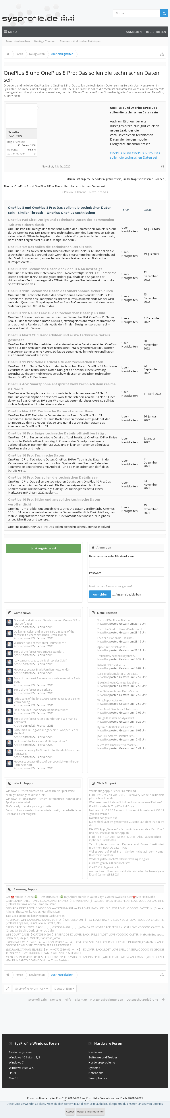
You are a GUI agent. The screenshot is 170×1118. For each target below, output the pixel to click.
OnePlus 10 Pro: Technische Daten (36, 455)
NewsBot (103, 624)
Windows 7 (16, 1062)
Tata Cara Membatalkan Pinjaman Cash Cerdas (35, 916)
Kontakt (55, 1000)
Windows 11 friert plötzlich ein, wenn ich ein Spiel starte (40, 791)
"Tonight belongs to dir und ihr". (26, 795)
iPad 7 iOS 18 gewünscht (104, 867)
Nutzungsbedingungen (106, 1000)
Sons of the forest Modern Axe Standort (39, 652)
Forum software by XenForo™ (62, 1098)
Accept (70, 1111)
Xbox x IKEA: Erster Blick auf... (115, 620)
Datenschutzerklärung (142, 1000)
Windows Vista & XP (22, 1068)
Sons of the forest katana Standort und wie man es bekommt (45, 720)
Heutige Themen (44, 41)
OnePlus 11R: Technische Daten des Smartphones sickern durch (60, 291)
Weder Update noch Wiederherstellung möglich (119, 859)
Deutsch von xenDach (121, 1098)
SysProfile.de (37, 1000)
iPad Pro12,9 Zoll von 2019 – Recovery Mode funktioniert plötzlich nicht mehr (126, 796)
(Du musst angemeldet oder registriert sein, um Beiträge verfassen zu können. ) (116, 179)
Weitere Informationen (90, 1111)
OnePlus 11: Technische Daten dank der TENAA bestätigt (55, 269)
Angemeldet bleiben (128, 594)
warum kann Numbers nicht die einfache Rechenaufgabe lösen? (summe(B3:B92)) (126, 872)
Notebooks (96, 1073)
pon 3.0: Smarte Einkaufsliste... (116, 736)
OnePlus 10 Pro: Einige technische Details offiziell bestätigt (57, 433)
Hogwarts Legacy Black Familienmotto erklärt (42, 669)
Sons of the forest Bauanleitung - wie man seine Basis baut (47, 680)
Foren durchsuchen (18, 41)
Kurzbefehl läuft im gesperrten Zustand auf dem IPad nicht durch (126, 823)
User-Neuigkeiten (116, 92)
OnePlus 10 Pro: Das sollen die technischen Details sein (53, 477)
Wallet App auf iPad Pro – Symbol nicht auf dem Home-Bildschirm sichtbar (126, 853)
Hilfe (68, 1000)
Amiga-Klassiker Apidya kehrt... (116, 718)
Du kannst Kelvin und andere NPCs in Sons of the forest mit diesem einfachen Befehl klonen (44, 633)
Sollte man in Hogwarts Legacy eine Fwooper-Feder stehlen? (46, 731)
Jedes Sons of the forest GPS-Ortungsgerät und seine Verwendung (47, 700)
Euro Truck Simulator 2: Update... (117, 674)
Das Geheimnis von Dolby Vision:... (119, 691)
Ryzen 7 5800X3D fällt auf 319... (116, 727)
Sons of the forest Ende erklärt (33, 689)
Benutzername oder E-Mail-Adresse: (111, 556)
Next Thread (97, 192)
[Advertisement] (75, 132)
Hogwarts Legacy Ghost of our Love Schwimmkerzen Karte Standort (46, 763)
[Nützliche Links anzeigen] (162, 54)
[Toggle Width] (7, 988)
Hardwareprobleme (102, 1062)
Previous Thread (75, 192)
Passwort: (95, 573)
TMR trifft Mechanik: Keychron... (116, 656)
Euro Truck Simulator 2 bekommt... (118, 709)
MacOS (13, 1078)
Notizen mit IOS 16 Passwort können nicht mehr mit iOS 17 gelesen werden (126, 811)
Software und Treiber (103, 1057)
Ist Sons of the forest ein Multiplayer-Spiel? (40, 741)
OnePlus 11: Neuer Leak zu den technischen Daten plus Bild (56, 313)
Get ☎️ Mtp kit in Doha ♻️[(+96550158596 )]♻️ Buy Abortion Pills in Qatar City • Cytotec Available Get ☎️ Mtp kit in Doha (80, 897)
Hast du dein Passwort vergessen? (110, 586)
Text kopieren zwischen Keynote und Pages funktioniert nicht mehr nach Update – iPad (126, 845)
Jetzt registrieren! (43, 548)
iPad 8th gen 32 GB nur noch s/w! (109, 863)
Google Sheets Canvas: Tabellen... (118, 682)
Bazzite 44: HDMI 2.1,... (111, 665)
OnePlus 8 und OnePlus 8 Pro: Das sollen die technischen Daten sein (135, 155)
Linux (12, 1073)
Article (18, 627)
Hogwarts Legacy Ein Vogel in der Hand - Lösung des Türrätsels (46, 751)
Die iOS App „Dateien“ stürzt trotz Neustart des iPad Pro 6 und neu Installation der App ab (126, 830)
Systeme (94, 1068)
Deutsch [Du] (63, 988)
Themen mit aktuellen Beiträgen (80, 41)
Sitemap (81, 1000)
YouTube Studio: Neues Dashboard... (120, 629)
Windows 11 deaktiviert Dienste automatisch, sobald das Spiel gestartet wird (43, 800)
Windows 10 (17, 1057)
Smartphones (98, 1078)
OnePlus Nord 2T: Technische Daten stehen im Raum (51, 411)
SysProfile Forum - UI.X (30, 988)
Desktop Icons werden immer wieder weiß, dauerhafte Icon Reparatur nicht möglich (43, 811)
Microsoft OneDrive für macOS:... (117, 745)
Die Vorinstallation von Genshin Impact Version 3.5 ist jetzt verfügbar (47, 622)
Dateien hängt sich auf (103, 818)
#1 (162, 166)
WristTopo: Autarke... (110, 700)
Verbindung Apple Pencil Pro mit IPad (112, 791)
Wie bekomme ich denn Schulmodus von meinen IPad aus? (125, 802)
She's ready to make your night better (29, 806)
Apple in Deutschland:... (112, 647)
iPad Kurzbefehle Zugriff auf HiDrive (111, 806)
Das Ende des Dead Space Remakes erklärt (41, 710)
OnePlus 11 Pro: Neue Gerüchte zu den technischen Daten (55, 362)
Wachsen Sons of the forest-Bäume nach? (40, 643)
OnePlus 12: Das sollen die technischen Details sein (50, 246)
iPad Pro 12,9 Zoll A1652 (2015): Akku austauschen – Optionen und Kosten (126, 838)
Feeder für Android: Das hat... (115, 638)
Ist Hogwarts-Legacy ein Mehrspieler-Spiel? (40, 660)
